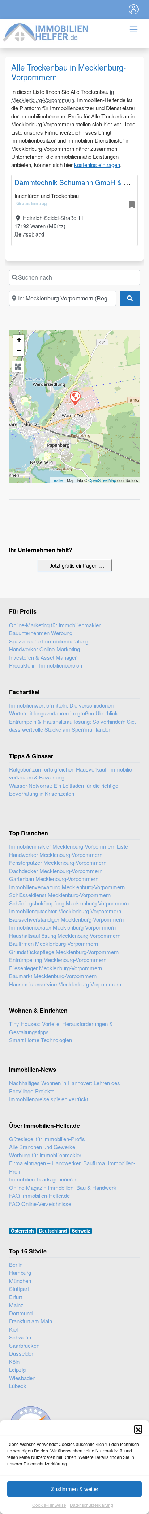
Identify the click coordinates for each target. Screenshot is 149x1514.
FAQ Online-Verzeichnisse (40, 1203)
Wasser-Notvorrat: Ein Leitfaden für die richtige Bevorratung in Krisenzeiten (63, 789)
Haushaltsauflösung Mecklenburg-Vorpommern (64, 935)
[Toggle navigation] (133, 9)
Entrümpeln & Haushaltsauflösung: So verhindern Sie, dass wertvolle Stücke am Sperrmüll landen (72, 725)
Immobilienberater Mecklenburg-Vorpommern (62, 927)
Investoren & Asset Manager (43, 657)
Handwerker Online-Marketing (44, 649)
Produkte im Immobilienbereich (45, 665)
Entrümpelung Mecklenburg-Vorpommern (57, 959)
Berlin (15, 1264)
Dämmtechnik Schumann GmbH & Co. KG (80, 182)
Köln (14, 1361)
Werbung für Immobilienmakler (45, 1155)
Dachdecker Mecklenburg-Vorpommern (55, 870)
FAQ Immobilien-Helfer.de (39, 1195)
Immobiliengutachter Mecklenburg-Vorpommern (65, 911)
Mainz (16, 1305)
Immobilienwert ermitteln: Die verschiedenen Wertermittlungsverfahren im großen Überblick (63, 709)
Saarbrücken (24, 1345)
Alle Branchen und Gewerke (42, 1147)
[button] (138, 1429)
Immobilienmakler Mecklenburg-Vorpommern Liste (68, 846)
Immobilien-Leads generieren (43, 1179)
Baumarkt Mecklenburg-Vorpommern (53, 976)
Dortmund (21, 1313)
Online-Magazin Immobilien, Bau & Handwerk (62, 1187)
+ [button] (19, 339)
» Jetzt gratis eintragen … (74, 565)
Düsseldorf (22, 1353)
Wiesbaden (22, 1378)
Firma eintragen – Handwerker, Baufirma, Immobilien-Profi (72, 1167)
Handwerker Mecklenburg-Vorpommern (55, 854)
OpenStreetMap (102, 480)
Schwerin (20, 1337)
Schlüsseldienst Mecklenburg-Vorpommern (60, 895)
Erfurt (15, 1297)
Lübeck (17, 1385)
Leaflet (58, 480)
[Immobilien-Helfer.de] (46, 31)
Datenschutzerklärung (91, 1505)
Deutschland (29, 234)
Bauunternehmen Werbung (40, 633)
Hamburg (20, 1272)
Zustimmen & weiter (74, 1488)
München (20, 1280)
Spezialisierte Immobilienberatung (48, 641)
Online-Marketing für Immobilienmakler (55, 625)
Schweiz (81, 1231)
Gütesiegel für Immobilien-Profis (47, 1139)
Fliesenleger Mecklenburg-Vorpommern (55, 968)
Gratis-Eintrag (31, 203)
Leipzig (17, 1369)
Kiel (13, 1329)
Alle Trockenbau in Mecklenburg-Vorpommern (68, 71)
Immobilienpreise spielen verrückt (48, 1099)
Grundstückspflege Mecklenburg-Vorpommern (64, 951)
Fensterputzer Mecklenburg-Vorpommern (57, 862)
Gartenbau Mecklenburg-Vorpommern (53, 878)
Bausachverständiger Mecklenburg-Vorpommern (66, 919)
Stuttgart (19, 1288)
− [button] (19, 350)
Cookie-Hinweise (49, 1505)
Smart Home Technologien (40, 1040)
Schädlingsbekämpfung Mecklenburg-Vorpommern (69, 903)
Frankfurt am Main (30, 1321)
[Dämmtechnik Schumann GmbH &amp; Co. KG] (75, 398)
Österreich (22, 1231)
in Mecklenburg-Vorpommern (62, 96)
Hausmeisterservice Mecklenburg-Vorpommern (65, 984)
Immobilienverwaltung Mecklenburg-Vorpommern (67, 887)
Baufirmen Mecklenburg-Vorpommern (53, 943)
